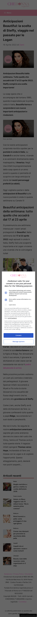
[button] (18, 304)
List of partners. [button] (12, 318)
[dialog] (18, 308)
